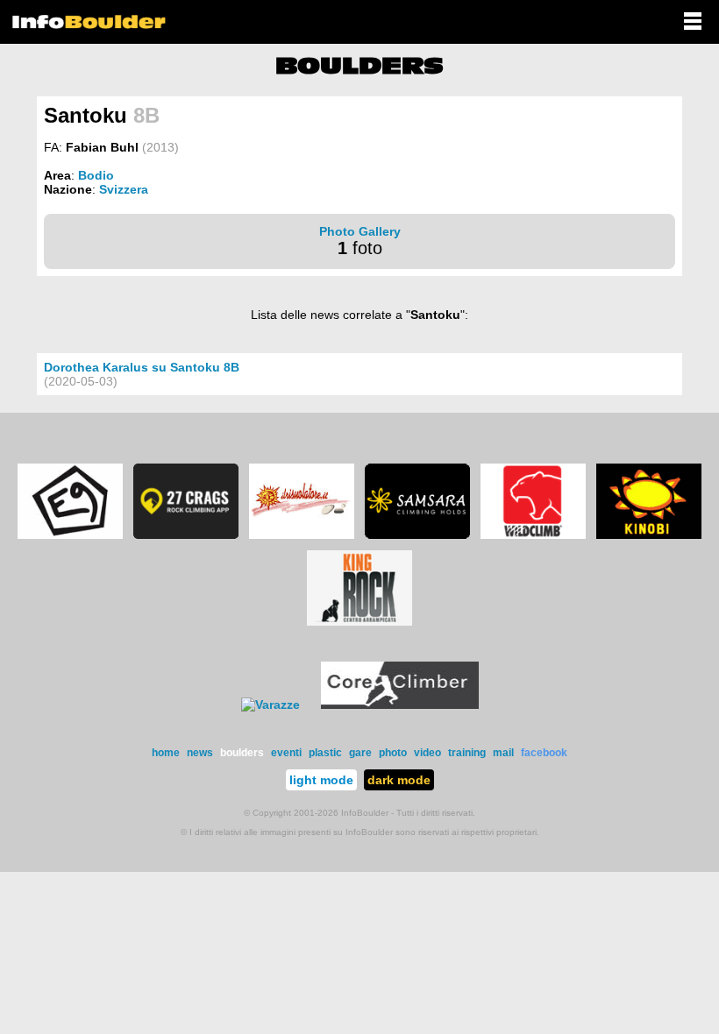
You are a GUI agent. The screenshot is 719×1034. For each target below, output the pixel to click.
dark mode (399, 780)
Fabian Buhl (102, 147)
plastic (325, 753)
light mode (321, 780)
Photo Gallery (360, 231)
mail (503, 753)
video (427, 753)
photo (393, 753)
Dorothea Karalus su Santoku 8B (141, 367)
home (166, 753)
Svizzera (123, 189)
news (200, 753)
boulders (242, 753)
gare (360, 753)
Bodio (96, 175)
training (467, 753)
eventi (286, 753)
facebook (544, 753)
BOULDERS (359, 66)
